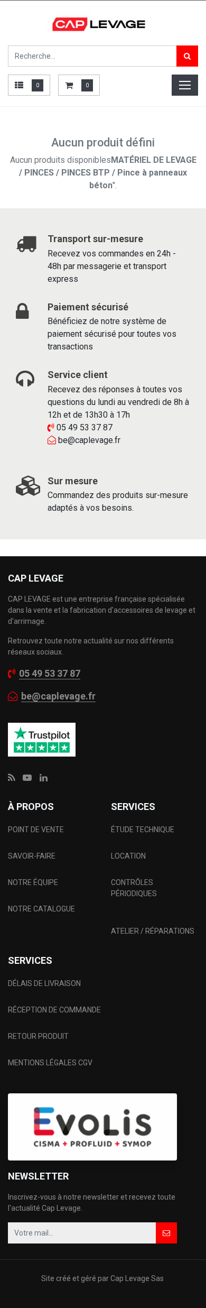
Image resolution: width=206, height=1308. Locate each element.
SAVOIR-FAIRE (31, 856)
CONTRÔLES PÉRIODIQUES (134, 888)
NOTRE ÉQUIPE (33, 882)
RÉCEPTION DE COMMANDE (54, 1010)
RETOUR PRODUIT (38, 1036)
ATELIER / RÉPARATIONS (152, 931)
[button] (166, 1232)
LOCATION (129, 856)
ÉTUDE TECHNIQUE (143, 829)
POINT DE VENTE (36, 829)
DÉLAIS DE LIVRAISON (45, 983)
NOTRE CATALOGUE (41, 909)
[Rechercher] (187, 56)
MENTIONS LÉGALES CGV (50, 1062)
